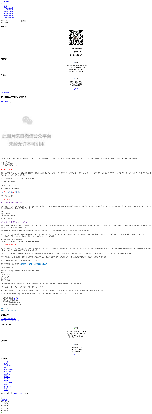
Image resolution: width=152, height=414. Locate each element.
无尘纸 (6, 367)
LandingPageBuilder (19, 393)
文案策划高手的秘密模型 (8, 319)
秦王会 (6, 379)
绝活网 (6, 380)
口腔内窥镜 (7, 366)
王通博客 (7, 375)
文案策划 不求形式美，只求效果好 (11, 321)
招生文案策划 (8, 15)
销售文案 (15, 299)
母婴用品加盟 (8, 369)
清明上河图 (7, 371)
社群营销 (7, 377)
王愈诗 (6, 373)
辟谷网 (6, 384)
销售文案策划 (8, 11)
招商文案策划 (8, 13)
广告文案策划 (8, 8)
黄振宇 (6, 390)
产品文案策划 (8, 10)
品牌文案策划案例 (9, 17)
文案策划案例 (5, 92)
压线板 (6, 364)
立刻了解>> (76, 89)
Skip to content (5, 1)
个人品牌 (7, 362)
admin (13, 102)
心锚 (2, 294)
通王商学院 (7, 386)
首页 (5, 6)
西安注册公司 (8, 382)
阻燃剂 (6, 388)
